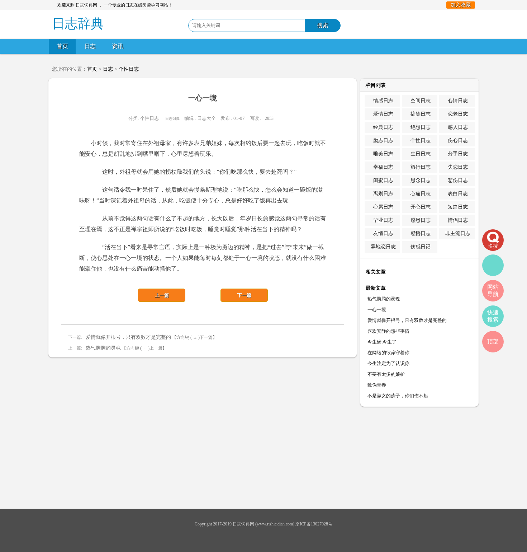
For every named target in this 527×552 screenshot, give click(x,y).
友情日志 (383, 233)
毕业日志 (383, 220)
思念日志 (420, 180)
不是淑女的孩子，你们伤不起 (397, 395)
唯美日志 (383, 153)
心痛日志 (420, 193)
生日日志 (420, 153)
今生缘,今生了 (382, 342)
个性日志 (129, 69)
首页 (62, 46)
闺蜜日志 (383, 180)
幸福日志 (383, 167)
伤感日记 (420, 246)
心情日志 (458, 100)
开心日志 (420, 207)
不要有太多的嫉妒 (386, 374)
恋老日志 (458, 114)
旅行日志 (420, 167)
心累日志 (383, 207)
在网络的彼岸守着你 (388, 352)
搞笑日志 (420, 114)
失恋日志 (458, 167)
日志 (90, 46)
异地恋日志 (383, 246)
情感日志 (383, 100)
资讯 (117, 46)
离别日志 (383, 193)
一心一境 (376, 309)
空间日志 (420, 100)
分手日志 (458, 153)
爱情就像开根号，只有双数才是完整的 (128, 337)
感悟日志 (420, 233)
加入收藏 (461, 5)
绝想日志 (420, 127)
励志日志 (383, 140)
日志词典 (172, 119)
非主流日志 (457, 233)
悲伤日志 (458, 180)
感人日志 (458, 127)
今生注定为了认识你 (388, 363)
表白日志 (458, 193)
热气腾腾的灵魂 (103, 348)
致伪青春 (376, 385)
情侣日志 (458, 220)
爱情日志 (383, 114)
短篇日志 (458, 207)
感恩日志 (420, 220)
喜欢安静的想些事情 (388, 331)
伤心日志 (458, 140)
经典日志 (383, 127)
